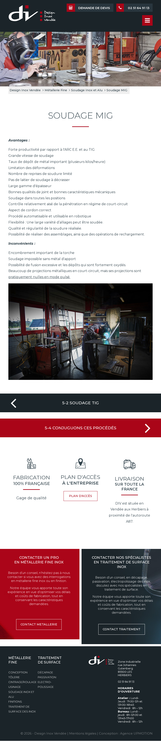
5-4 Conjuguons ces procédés (80, 427)
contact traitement (121, 629)
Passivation (47, 677)
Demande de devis (94, 8)
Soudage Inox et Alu (87, 90)
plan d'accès (80, 496)
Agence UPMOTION (136, 733)
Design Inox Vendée (25, 90)
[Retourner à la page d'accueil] (32, 15)
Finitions (15, 701)
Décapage (45, 672)
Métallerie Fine (56, 90)
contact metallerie (39, 624)
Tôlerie (14, 677)
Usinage (14, 686)
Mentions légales (82, 733)
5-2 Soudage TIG (80, 402)
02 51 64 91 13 (138, 8)
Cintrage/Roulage (22, 682)
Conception (17, 672)
